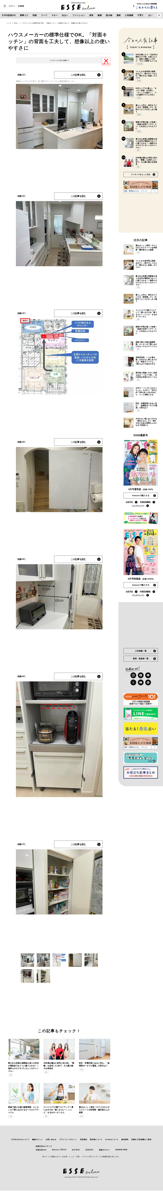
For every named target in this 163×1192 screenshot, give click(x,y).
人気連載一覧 (141, 651)
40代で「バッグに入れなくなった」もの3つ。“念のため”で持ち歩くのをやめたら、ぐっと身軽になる (146, 391)
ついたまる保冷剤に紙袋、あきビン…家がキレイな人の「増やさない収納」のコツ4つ (146, 74)
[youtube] (141, 682)
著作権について (96, 1139)
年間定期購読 (145, 502)
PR (11, 1075)
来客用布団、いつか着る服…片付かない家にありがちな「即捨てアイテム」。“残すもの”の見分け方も (146, 360)
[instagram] (133, 675)
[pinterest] (148, 682)
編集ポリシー (37, 1139)
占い (150, 15)
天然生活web (41, 1150)
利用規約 (83, 1139)
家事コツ (24, 15)
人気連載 (129, 15)
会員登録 (21, 6)
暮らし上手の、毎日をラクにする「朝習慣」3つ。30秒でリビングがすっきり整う (146, 108)
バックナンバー (138, 506)
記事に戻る (106, 64)
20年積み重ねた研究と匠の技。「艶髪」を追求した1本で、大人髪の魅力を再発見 (59, 1065)
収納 (35, 15)
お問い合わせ (51, 1139)
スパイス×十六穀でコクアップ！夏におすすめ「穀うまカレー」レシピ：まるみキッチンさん (58, 1109)
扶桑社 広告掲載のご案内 (141, 1139)
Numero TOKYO (59, 1150)
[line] (148, 675)
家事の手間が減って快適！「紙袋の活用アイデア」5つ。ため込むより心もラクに (146, 125)
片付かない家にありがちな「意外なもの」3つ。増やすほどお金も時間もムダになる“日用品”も (146, 422)
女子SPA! (76, 1150)
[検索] (155, 191)
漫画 (119, 15)
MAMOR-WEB (121, 1150)
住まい (65, 15)
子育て (140, 15)
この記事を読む (78, 75)
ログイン (12, 6)
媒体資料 (124, 1139)
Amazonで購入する (140, 495)
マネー (54, 15)
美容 (91, 15)
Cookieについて (112, 1139)
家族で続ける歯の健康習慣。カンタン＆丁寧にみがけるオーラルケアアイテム (23, 1109)
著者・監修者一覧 (140, 658)
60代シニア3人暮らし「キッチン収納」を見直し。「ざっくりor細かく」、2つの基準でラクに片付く (146, 91)
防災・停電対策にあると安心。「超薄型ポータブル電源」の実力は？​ (94, 1064)
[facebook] (141, 675)
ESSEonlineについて (20, 1139)
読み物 (109, 15)
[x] (133, 682)
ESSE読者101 (9, 15)
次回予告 (129, 502)
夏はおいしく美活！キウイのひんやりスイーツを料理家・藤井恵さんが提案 (94, 1109)
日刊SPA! (89, 1150)
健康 (100, 15)
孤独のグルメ (104, 1150)
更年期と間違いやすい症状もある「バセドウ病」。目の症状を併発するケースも (146, 375)
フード (44, 15)
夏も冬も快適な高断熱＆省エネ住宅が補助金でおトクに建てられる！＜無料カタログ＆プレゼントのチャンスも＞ (23, 1067)
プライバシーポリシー (68, 1139)
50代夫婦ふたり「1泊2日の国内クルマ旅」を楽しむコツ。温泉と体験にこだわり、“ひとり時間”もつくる (147, 57)
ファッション (78, 15)
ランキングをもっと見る (141, 174)
